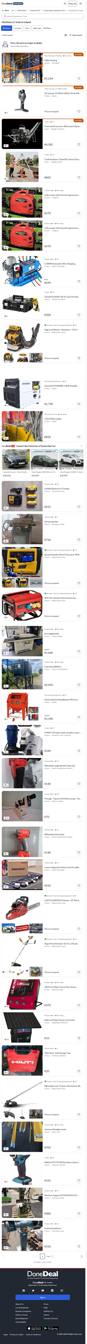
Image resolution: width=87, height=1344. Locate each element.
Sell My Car (48, 1311)
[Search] (5, 16)
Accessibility (21, 1322)
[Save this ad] (79, 78)
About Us (19, 1304)
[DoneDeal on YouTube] (42, 1290)
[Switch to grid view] (65, 35)
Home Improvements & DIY (54, 10)
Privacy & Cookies (16, 1334)
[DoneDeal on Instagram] (61, 1290)
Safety (46, 1315)
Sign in (42, 1297)
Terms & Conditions (33, 1334)
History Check (22, 1315)
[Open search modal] (65, 3)
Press (46, 1304)
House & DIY (35, 10)
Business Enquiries (23, 1311)
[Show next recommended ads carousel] (81, 446)
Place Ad (72, 4)
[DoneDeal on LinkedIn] (52, 1290)
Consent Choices (51, 1318)
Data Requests (22, 1318)
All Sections (21, 10)
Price (27, 28)
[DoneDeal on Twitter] (33, 1290)
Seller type (37, 28)
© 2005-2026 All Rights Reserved (69, 1334)
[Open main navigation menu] (81, 3)
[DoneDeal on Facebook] (23, 1290)
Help (46, 1308)
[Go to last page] (81, 1256)
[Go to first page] (4, 1256)
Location (17, 28)
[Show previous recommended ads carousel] (77, 446)
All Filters (47, 28)
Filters (8, 28)
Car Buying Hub (22, 1308)
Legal (6, 1334)
